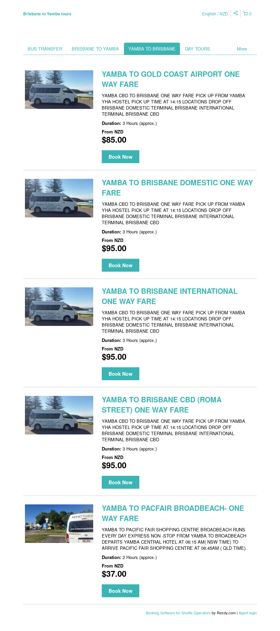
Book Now (120, 156)
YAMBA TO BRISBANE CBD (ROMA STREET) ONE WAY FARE (162, 404)
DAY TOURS (197, 48)
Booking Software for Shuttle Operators (179, 612)
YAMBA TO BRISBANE (152, 48)
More (242, 48)
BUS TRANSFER (45, 48)
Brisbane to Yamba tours (47, 14)
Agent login (248, 612)
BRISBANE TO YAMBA (95, 48)
